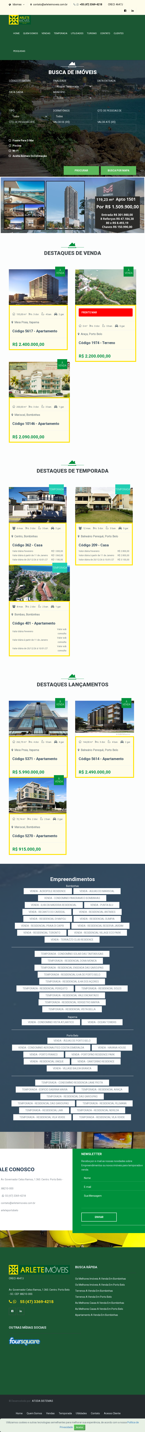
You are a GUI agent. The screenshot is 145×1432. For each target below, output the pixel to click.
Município (59, 92)
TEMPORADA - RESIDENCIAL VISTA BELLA (72, 1009)
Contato (105, 33)
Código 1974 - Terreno (97, 343)
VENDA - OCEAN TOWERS (102, 1022)
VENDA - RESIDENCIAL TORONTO (41, 932)
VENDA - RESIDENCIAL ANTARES (97, 911)
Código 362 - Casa (27, 545)
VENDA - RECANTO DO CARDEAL (47, 911)
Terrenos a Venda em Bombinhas (94, 1290)
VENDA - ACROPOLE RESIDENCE (48, 891)
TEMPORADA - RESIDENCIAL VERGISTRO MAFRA (72, 1002)
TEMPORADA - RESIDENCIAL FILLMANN (104, 1103)
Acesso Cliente (112, 1413)
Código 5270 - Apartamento (34, 836)
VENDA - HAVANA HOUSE (112, 1047)
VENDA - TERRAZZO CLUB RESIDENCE (72, 939)
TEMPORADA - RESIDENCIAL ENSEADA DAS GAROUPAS (72, 967)
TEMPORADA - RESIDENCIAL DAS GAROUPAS (72, 1096)
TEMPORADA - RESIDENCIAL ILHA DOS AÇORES (72, 981)
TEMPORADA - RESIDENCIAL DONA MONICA (72, 960)
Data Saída (16, 92)
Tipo (11, 110)
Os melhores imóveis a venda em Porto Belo (100, 1284)
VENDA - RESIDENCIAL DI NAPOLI (48, 918)
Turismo (92, 33)
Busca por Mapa (118, 170)
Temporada (60, 33)
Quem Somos (30, 33)
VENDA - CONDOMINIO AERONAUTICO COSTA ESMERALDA (51, 1047)
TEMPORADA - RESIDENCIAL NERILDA (98, 1110)
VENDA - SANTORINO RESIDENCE (95, 1061)
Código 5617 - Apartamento (34, 331)
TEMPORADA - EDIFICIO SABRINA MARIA (45, 1089)
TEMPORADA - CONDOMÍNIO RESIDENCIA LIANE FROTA (72, 1082)
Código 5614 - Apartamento (101, 759)
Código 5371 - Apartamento (34, 759)
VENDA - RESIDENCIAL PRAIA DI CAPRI (42, 925)
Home (16, 33)
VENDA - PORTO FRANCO (44, 1054)
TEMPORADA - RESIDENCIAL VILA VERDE (42, 1117)
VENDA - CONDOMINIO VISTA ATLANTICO (51, 1022)
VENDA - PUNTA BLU (101, 905)
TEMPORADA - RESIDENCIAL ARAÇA (101, 1089)
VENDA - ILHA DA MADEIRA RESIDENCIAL (54, 905)
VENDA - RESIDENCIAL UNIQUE (47, 1061)
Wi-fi (16, 150)
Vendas (46, 33)
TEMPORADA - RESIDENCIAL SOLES (101, 988)
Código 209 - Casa (94, 545)
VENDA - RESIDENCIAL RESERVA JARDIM (100, 925)
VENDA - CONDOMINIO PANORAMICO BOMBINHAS (72, 898)
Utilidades (77, 33)
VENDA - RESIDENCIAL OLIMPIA (97, 918)
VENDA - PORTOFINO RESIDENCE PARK (93, 1054)
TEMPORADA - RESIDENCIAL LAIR (44, 1110)
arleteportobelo (9, 1210)
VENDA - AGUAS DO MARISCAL (97, 891)
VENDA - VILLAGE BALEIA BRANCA (72, 1068)
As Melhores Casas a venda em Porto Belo (99, 1308)
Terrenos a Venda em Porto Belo (93, 1296)
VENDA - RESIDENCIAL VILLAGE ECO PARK (97, 932)
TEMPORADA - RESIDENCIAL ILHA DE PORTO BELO (72, 974)
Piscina (17, 145)
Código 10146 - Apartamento (35, 424)
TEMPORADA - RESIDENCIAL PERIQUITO (45, 988)
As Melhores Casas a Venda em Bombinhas (99, 1302)
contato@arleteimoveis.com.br (18, 1203)
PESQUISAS (19, 51)
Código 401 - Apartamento (33, 623)
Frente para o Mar (23, 140)
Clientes (119, 33)
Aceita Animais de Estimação (30, 156)
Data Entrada (106, 80)
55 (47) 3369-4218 (15, 1195)
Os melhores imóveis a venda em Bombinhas (100, 1278)
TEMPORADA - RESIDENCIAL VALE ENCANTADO (72, 995)
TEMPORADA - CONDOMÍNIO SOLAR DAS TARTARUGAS (72, 953)
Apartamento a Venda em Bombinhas (96, 1315)
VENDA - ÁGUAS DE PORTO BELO (72, 1040)
